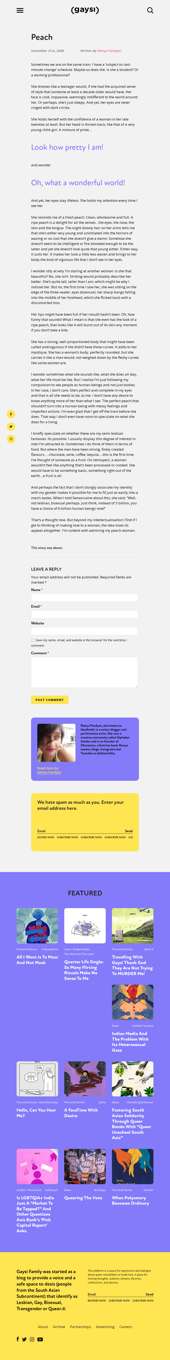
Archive (59, 1326)
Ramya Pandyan (109, 51)
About (43, 1326)
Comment (40, 653)
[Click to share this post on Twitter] (11, 426)
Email (36, 606)
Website (37, 623)
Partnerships (80, 1326)
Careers (126, 1326)
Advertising (105, 1326)
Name (37, 590)
